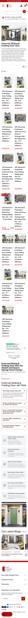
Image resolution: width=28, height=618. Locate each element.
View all (24, 531)
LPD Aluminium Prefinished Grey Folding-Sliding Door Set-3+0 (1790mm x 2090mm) (20, 174)
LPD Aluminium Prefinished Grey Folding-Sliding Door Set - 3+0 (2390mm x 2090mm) (7, 98)
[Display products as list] (26, 66)
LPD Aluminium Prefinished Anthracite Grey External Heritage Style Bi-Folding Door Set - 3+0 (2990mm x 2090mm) (7, 176)
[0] (25, 6)
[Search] (24, 11)
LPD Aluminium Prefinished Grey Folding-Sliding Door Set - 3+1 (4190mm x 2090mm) (7, 290)
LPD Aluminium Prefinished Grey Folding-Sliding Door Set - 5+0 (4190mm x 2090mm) (20, 255)
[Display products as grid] (23, 66)
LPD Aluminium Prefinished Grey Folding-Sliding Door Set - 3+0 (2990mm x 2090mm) (20, 98)
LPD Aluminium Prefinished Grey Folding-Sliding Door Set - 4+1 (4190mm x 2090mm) (7, 255)
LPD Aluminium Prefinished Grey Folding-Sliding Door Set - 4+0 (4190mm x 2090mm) (20, 290)
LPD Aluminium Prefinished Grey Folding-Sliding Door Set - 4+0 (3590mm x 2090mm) (7, 326)
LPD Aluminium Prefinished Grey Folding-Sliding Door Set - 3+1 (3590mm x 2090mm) (7, 134)
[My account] (21, 6)
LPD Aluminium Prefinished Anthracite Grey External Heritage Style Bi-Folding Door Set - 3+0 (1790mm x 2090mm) (20, 217)
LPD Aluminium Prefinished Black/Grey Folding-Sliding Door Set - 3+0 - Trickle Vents (7, 213)
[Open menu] (3, 6)
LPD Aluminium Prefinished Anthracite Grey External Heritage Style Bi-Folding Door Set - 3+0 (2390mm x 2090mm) (20, 136)
